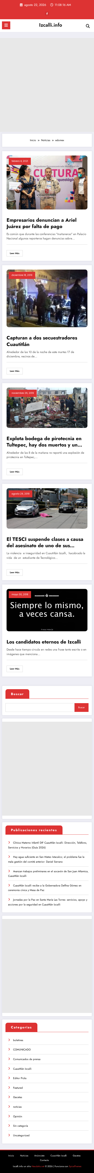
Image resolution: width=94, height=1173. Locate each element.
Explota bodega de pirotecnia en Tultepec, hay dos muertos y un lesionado (44, 441)
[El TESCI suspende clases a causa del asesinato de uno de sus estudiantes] (47, 508)
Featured (18, 1088)
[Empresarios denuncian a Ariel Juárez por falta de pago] (47, 182)
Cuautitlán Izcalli (22, 1069)
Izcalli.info (50, 24)
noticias (17, 1107)
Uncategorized (21, 1135)
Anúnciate (39, 1155)
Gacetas (17, 1097)
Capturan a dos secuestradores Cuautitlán (42, 341)
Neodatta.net (38, 1166)
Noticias (24, 1155)
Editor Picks (19, 1078)
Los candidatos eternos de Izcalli (44, 642)
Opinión (17, 1116)
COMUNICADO (22, 1050)
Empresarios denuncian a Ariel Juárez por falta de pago (42, 223)
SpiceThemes (75, 1166)
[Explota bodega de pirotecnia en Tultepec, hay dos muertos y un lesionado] (47, 407)
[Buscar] (88, 26)
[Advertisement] (47, 85)
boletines (18, 1040)
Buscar (17, 694)
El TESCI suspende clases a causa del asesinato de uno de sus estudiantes (45, 542)
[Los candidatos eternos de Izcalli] (47, 610)
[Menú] (6, 25)
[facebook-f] (47, 14)
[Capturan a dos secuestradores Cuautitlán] (47, 298)
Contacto (44, 1160)
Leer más (14, 253)
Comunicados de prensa (26, 1059)
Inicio (11, 1155)
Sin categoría (20, 1126)
